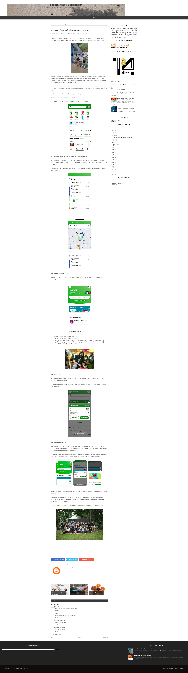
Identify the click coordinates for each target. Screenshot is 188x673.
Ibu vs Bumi (120, 107)
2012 (113, 161)
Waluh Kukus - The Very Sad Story (125, 98)
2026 (113, 127)
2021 (113, 145)
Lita (55, 613)
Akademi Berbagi (116, 181)
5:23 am (56, 624)
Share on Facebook (59, 559)
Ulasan (124, 30)
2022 (113, 134)
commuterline (71, 33)
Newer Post (53, 637)
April (114, 142)
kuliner (129, 32)
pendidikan (112, 35)
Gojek (82, 33)
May (114, 140)
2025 (113, 129)
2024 (113, 130)
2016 (113, 154)
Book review (133, 28)
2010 (113, 164)
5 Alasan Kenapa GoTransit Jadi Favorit (122, 137)
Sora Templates (169, 668)
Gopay (86, 33)
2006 (113, 171)
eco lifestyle (130, 30)
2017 (113, 152)
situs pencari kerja (133, 35)
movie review (123, 34)
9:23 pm (56, 631)
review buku (126, 35)
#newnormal (126, 28)
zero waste (125, 37)
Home (79, 637)
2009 (113, 166)
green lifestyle (122, 32)
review (121, 35)
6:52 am (56, 617)
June (114, 139)
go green (78, 33)
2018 (113, 151)
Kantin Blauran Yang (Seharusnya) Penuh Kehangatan (147, 648)
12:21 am (56, 610)
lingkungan (114, 34)
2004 (113, 174)
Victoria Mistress (58, 620)
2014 (113, 157)
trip (117, 37)
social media (113, 37)
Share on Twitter (73, 559)
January (115, 144)
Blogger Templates (171, 670)
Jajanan (112, 30)
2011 (113, 162)
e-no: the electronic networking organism (66, 5)
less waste (135, 32)
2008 (113, 167)
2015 (113, 156)
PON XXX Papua (118, 30)
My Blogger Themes (179, 668)
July (114, 135)
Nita (55, 606)
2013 (113, 159)
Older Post (105, 637)
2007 (113, 169)
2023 (113, 132)
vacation (120, 37)
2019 (113, 149)
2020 (113, 147)
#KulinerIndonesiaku (116, 28)
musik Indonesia (133, 34)
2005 (113, 173)
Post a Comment (57, 634)
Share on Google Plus (87, 559)
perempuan (117, 35)
